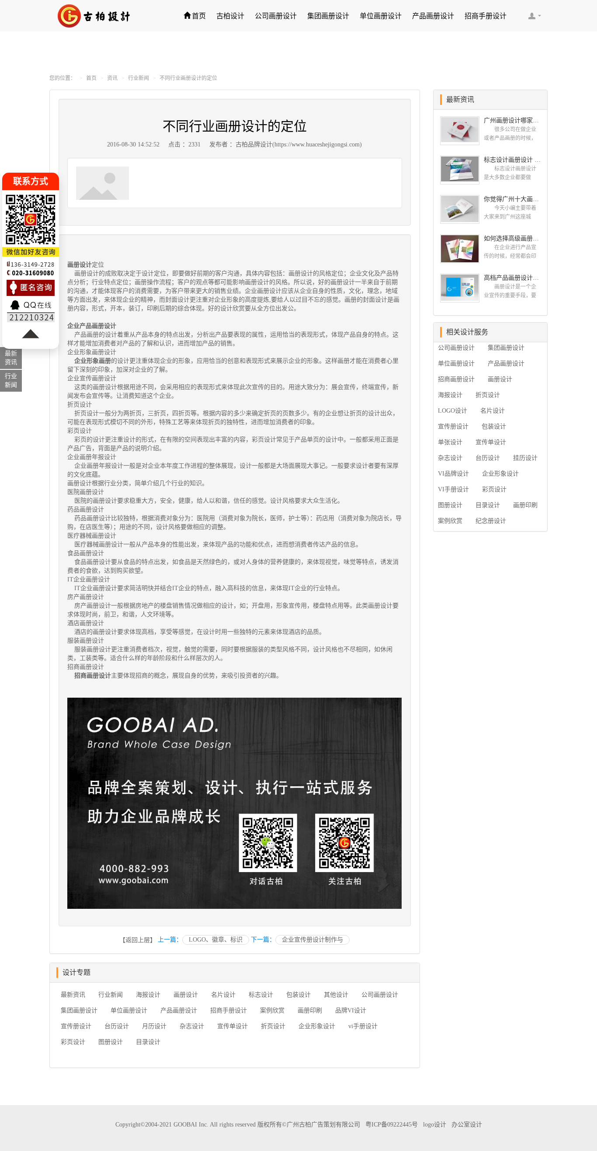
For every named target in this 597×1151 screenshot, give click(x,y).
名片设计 (223, 994)
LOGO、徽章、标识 (216, 939)
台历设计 (116, 1026)
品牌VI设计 (350, 1010)
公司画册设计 (276, 16)
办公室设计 (466, 1124)
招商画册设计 (456, 379)
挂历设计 (525, 458)
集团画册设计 (328, 16)
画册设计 (79, 264)
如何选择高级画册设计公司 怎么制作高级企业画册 (512, 238)
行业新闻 (138, 78)
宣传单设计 (232, 1026)
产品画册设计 (433, 16)
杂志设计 (192, 1026)
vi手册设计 (363, 1026)
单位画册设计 (381, 16)
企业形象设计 (316, 1026)
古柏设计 (230, 16)
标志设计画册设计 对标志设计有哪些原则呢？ (512, 159)
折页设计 (273, 1026)
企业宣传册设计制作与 (312, 939)
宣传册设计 (76, 1026)
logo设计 (434, 1124)
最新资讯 (73, 994)
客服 (534, 15)
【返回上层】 (137, 940)
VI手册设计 (453, 489)
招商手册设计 (486, 16)
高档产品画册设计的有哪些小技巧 (512, 278)
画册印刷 (310, 1010)
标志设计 (261, 994)
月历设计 (154, 1026)
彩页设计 (73, 1042)
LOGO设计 (452, 410)
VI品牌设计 (453, 473)
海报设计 (148, 994)
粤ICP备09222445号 (391, 1124)
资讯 (112, 78)
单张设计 (450, 442)
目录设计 (148, 1042)
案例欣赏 (272, 1010)
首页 (199, 16)
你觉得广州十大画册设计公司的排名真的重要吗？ (512, 199)
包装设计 (298, 994)
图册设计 (110, 1042)
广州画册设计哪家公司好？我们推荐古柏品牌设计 (512, 120)
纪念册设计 (491, 521)
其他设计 (336, 994)
